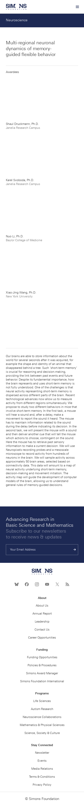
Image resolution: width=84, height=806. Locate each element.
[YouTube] (47, 584)
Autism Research (42, 709)
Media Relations (42, 768)
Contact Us (42, 629)
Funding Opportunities (42, 657)
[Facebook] (27, 584)
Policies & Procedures (42, 665)
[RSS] (67, 584)
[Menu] (77, 7)
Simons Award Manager (42, 673)
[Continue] (74, 549)
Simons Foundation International (42, 681)
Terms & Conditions (42, 776)
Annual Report (42, 613)
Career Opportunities (42, 637)
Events (42, 760)
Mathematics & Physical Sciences (42, 725)
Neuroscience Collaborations (42, 717)
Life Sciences (42, 701)
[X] (57, 584)
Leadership (42, 621)
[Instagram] (37, 584)
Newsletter (42, 752)
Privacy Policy (42, 784)
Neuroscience (17, 20)
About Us (42, 605)
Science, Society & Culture (42, 733)
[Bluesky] (17, 584)
